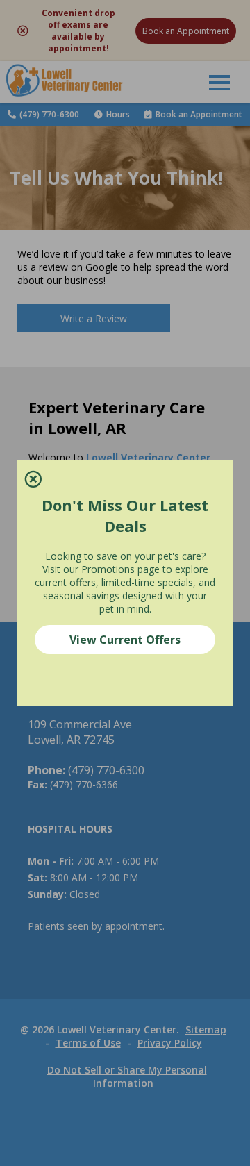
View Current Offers (125, 639)
